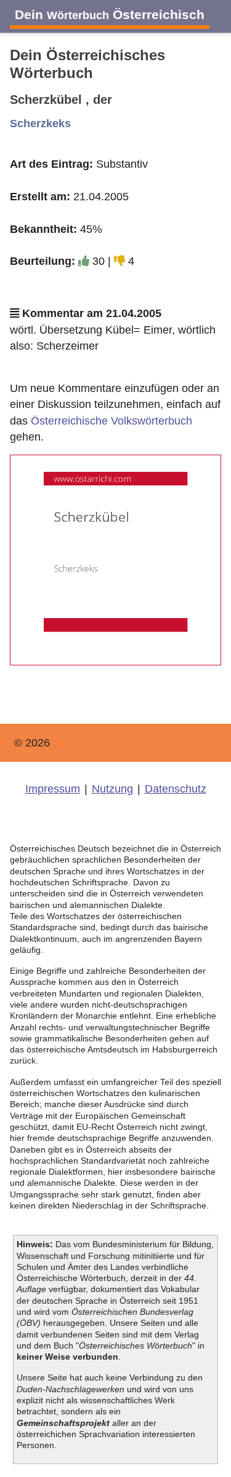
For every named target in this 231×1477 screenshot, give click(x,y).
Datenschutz (175, 789)
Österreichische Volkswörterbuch (111, 421)
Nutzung (112, 789)
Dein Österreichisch (110, 14)
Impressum (52, 789)
